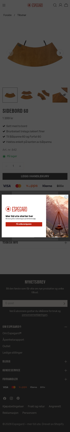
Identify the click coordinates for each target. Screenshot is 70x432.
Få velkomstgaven (23, 224)
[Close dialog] (66, 196)
